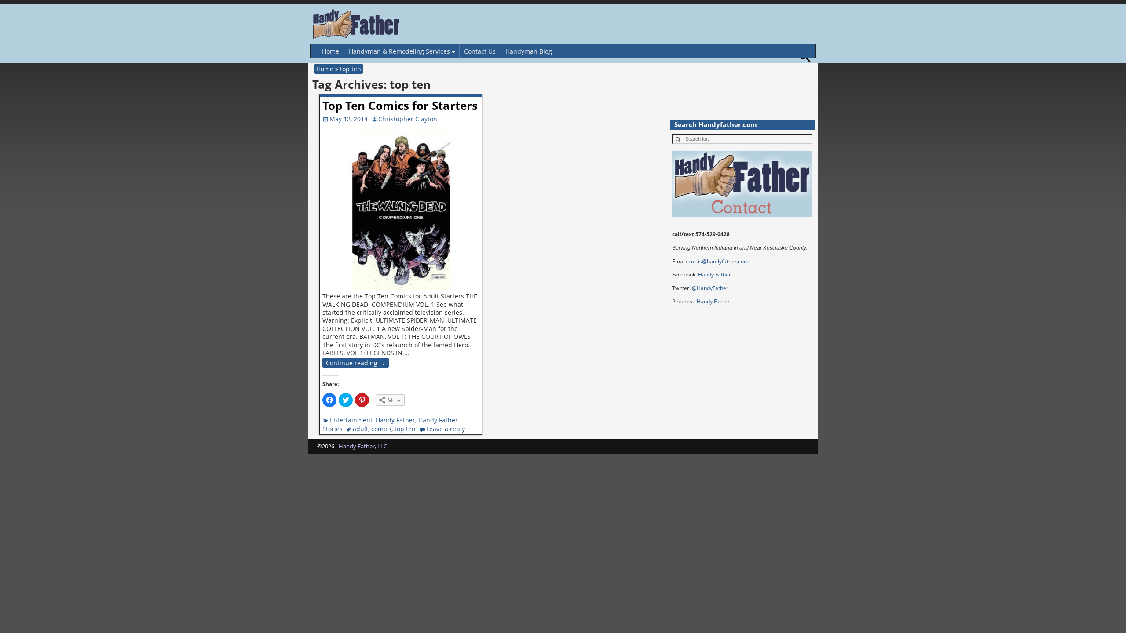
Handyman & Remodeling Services (399, 51)
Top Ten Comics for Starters (400, 105)
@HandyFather (710, 288)
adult (360, 429)
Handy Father (395, 420)
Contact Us (480, 51)
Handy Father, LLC (363, 446)
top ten (405, 429)
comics (381, 429)
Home (330, 51)
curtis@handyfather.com (718, 261)
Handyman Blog (528, 51)
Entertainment (351, 420)
